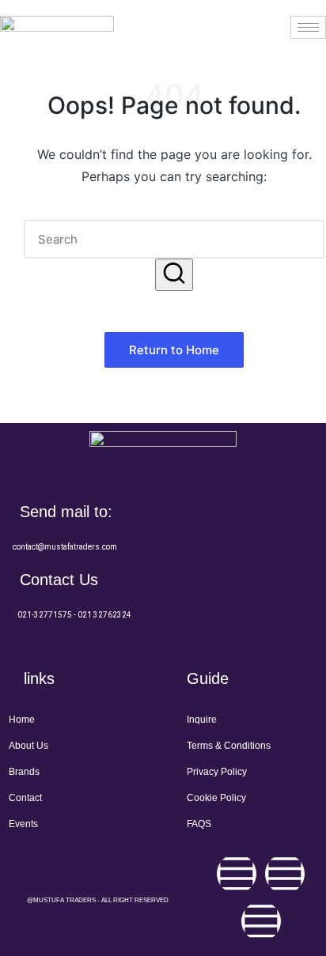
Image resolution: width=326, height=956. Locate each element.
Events (23, 823)
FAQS (199, 823)
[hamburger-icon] (308, 27)
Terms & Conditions (229, 745)
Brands (24, 771)
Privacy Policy (217, 771)
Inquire (202, 719)
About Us (28, 745)
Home (22, 719)
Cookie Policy (216, 797)
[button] (174, 275)
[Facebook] (236, 873)
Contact (25, 797)
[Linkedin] (261, 921)
